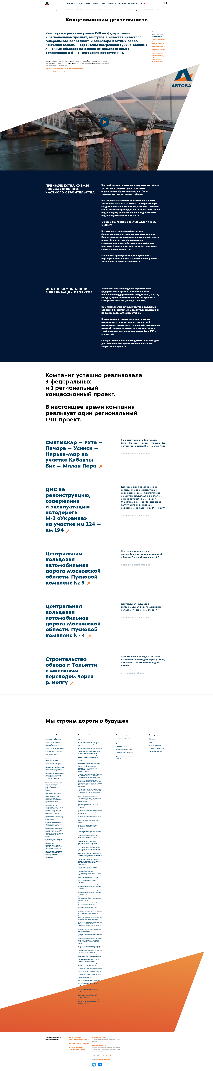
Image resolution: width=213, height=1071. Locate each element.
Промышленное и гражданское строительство (158, 55)
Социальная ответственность (148, 10)
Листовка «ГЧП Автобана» (54, 72)
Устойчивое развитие (120, 10)
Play (100, 117)
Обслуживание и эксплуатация (158, 60)
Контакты (133, 3)
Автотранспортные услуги (158, 50)
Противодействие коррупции (79, 1043)
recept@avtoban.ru (103, 1059)
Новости (122, 3)
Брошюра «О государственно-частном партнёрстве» (64, 68)
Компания (72, 3)
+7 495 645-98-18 (105, 1055)
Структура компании (86, 10)
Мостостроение (157, 46)
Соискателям (99, 3)
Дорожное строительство (157, 42)
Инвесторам (85, 3)
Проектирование (158, 39)
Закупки (112, 3)
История (70, 10)
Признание (103, 10)
